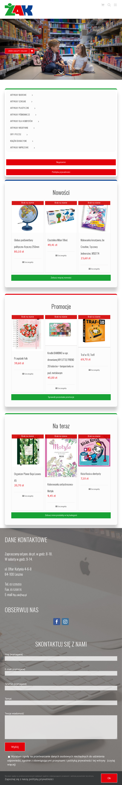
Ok (109, 778)
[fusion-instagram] (65, 621)
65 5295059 (15, 584)
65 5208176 (16, 590)
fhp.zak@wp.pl (20, 595)
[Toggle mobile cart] (102, 5)
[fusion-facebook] (56, 621)
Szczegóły (28, 262)
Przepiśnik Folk (21, 358)
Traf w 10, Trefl (88, 355)
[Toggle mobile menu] (115, 5)
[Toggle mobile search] (109, 5)
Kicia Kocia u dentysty (91, 474)
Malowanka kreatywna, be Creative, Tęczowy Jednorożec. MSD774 (92, 246)
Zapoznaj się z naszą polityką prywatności (29, 779)
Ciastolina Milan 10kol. (57, 240)
